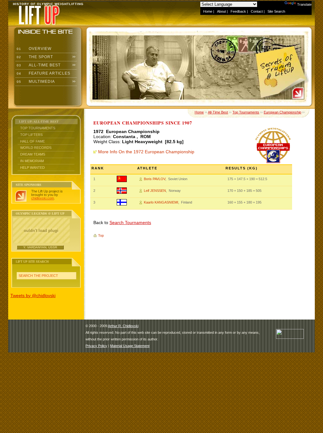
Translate (304, 4)
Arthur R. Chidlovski (123, 326)
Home (207, 11)
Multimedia (35, 81)
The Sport (34, 57)
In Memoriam (32, 161)
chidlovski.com (42, 198)
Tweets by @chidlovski (33, 295)
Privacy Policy (96, 346)
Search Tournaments (130, 222)
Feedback (238, 11)
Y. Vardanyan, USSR (40, 247)
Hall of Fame (32, 141)
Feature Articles (42, 73)
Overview (33, 48)
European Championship (282, 112)
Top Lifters (31, 135)
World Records (35, 147)
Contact (257, 11)
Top (101, 235)
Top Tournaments (37, 128)
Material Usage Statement (130, 346)
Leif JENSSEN (155, 190)
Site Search (276, 11)
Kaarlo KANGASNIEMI (161, 202)
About (221, 11)
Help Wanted (32, 167)
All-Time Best (38, 65)
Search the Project (38, 275)
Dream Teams (32, 154)
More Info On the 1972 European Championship (146, 151)
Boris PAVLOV (154, 179)
